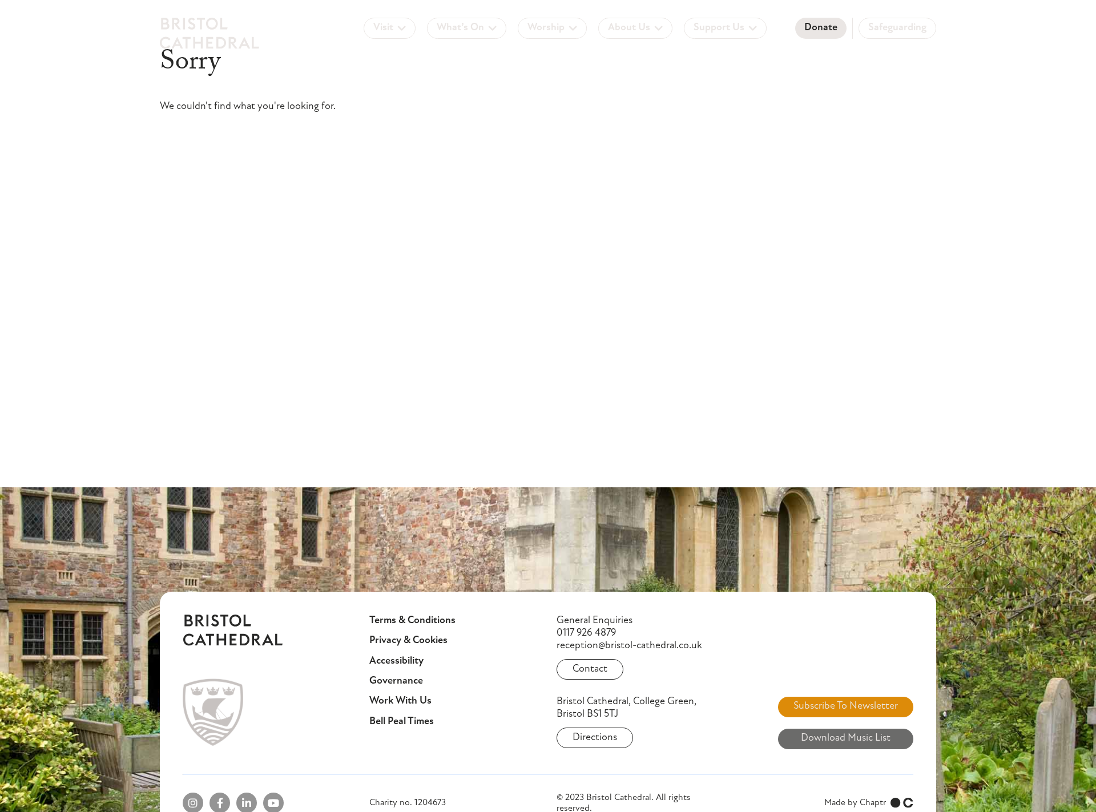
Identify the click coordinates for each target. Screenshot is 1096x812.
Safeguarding (897, 28)
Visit (383, 28)
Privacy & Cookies (408, 641)
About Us (629, 28)
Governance (396, 681)
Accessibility (396, 661)
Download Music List (845, 738)
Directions (595, 738)
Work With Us (400, 701)
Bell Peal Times (401, 722)
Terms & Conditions (412, 621)
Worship (546, 28)
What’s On (460, 28)
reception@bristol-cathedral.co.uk (629, 646)
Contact (590, 669)
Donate (820, 28)
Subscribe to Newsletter (845, 706)
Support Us (719, 28)
